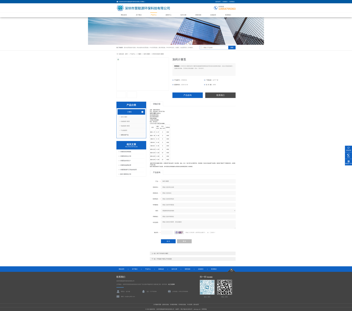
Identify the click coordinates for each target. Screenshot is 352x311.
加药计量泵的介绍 (125, 174)
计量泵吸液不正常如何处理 (128, 169)
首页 (126, 54)
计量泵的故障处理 (125, 165)
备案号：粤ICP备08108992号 (183, 309)
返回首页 (218, 1)
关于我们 (139, 15)
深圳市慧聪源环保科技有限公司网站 (134, 1)
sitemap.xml (197, 309)
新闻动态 (161, 269)
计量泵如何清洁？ (125, 160)
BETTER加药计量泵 (162, 253)
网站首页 (124, 15)
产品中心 (154, 15)
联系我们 (232, 1)
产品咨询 (188, 95)
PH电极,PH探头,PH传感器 (164, 259)
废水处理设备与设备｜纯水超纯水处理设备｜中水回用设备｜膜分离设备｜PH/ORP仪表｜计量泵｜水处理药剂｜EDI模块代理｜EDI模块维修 (164, 47)
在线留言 (225, 1)
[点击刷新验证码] (179, 232)
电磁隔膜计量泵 (125, 126)
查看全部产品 (125, 135)
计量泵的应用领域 (125, 151)
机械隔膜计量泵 (125, 121)
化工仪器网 (171, 284)
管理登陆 (204, 309)
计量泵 (139, 54)
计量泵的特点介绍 (125, 156)
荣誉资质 (198, 15)
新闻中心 (169, 15)
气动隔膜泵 (124, 130)
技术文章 (183, 15)
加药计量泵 (147, 54)
